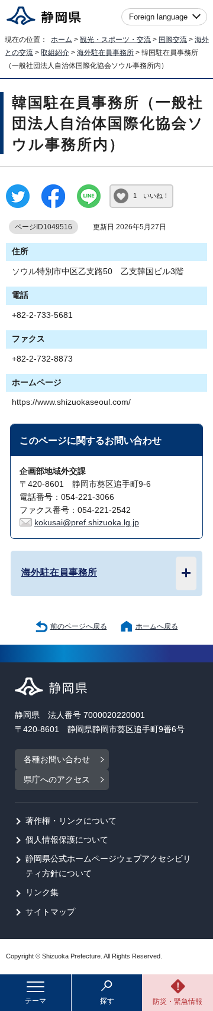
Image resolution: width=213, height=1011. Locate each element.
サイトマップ (50, 912)
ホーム (61, 39)
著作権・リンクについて (71, 821)
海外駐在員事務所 (105, 52)
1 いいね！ (151, 195)
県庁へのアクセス (57, 779)
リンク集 (42, 892)
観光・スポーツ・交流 (115, 39)
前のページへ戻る (78, 626)
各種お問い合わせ (57, 759)
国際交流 (173, 39)
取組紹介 (55, 52)
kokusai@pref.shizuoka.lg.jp (86, 522)
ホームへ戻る (156, 626)
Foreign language (158, 16)
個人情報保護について (66, 840)
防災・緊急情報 (177, 1001)
